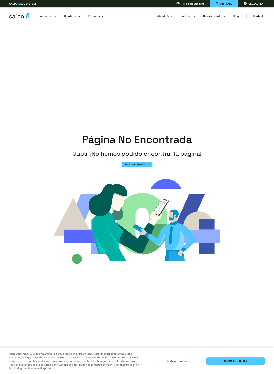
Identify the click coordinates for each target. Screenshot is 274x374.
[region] (137, 361)
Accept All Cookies (235, 361)
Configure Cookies (177, 361)
